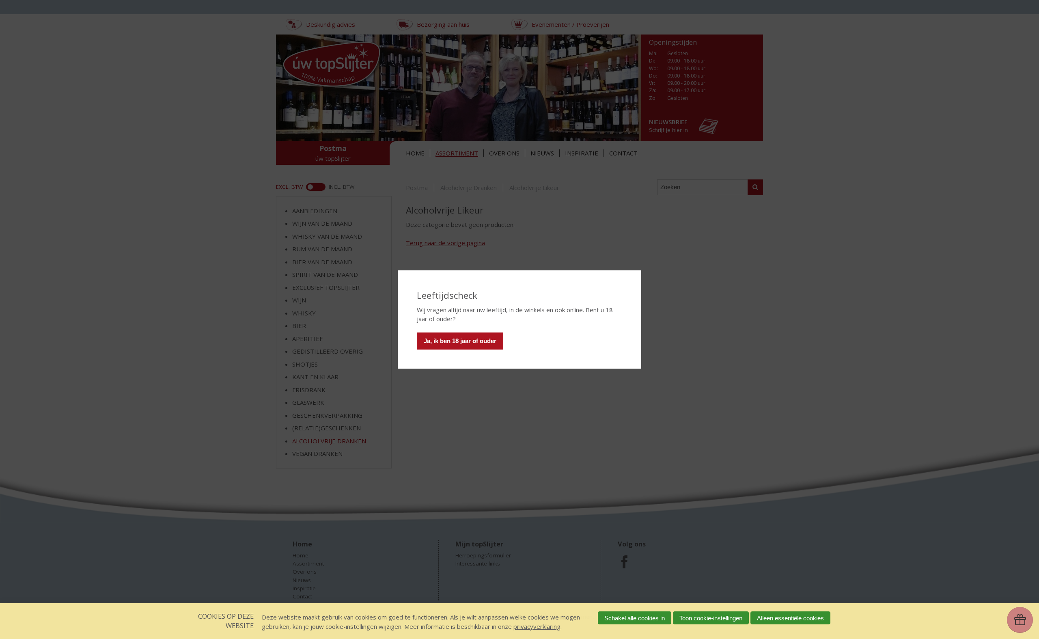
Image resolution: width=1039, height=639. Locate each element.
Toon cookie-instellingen (710, 618)
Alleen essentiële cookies (790, 618)
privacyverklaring (536, 626)
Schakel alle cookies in (634, 618)
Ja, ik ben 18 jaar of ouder (460, 340)
